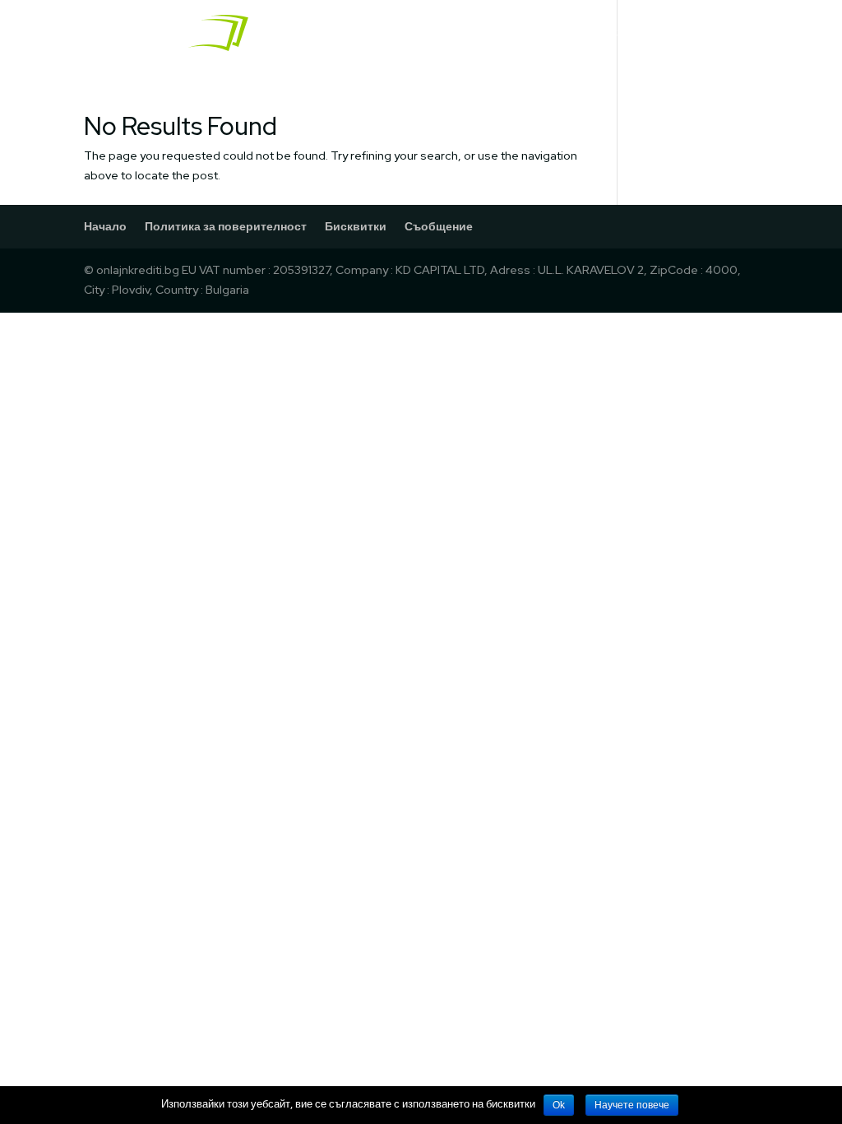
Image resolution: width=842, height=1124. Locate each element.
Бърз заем (616, 33)
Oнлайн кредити (510, 33)
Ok (559, 1105)
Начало (413, 33)
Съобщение (439, 226)
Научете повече (631, 1105)
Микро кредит (713, 33)
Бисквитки (355, 226)
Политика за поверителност (226, 226)
